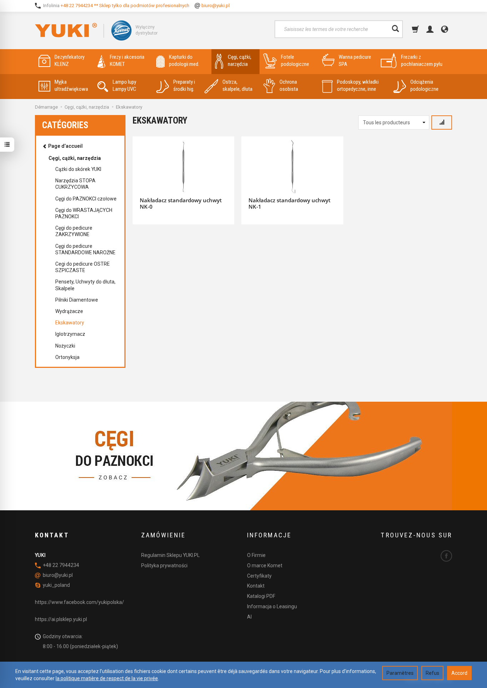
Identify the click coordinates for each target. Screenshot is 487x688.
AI (249, 617)
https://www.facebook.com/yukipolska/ (79, 602)
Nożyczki (65, 346)
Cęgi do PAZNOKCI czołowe (86, 199)
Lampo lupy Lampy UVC (124, 85)
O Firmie (256, 555)
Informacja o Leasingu (272, 606)
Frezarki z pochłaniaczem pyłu (421, 60)
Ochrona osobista (289, 85)
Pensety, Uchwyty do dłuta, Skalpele (85, 285)
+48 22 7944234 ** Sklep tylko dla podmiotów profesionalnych (125, 5)
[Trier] (441, 122)
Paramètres (400, 673)
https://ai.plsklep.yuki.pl (61, 619)
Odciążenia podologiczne (424, 85)
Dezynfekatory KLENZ (69, 60)
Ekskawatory (69, 322)
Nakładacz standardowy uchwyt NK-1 (289, 203)
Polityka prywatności (164, 565)
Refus (432, 673)
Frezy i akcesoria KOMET (127, 60)
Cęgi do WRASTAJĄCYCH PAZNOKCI (83, 213)
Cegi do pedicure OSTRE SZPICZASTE (82, 267)
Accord (459, 673)
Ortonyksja (67, 357)
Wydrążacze (69, 311)
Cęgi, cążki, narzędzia (239, 60)
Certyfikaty (259, 576)
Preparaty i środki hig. (184, 85)
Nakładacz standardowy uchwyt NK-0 (181, 203)
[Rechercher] (395, 29)
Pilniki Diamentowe (76, 300)
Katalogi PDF (261, 596)
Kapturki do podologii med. (184, 60)
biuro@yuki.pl (215, 5)
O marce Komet (264, 565)
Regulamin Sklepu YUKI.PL (170, 555)
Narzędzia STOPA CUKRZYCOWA (75, 184)
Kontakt (256, 586)
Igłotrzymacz (70, 334)
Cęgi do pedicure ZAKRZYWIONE (73, 231)
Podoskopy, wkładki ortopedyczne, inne (358, 85)
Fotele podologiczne (295, 60)
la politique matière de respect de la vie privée (107, 678)
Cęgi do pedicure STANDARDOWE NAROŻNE (85, 249)
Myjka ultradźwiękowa (71, 85)
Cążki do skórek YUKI (78, 169)
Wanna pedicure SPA (355, 60)
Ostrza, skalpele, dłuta (237, 85)
